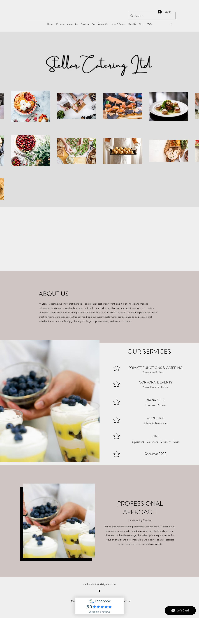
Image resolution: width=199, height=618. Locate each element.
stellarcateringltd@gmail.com (99, 584)
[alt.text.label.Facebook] (171, 24)
